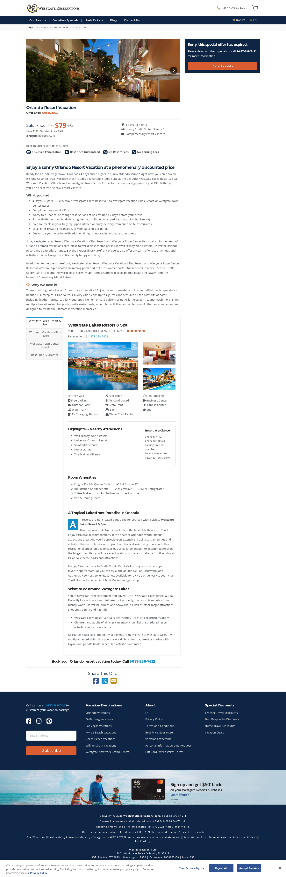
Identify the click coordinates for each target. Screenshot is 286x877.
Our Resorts (37, 20)
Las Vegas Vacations (99, 726)
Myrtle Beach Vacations (101, 732)
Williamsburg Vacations (101, 745)
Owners (240, 20)
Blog (113, 20)
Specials (46, 27)
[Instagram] (38, 721)
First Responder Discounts (222, 719)
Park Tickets (94, 20)
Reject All (221, 868)
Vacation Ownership (158, 739)
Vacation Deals (214, 732)
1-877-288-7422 (233, 8)
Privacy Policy (154, 719)
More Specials (222, 65)
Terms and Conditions (159, 726)
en (254, 20)
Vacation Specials (65, 20)
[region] (143, 868)
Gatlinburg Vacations (99, 719)
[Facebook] (28, 721)
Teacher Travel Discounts (221, 713)
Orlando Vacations (98, 713)
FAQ (148, 713)
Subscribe (51, 750)
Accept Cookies (249, 868)
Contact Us (131, 20)
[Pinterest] (49, 721)
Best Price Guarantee (159, 732)
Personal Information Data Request (168, 745)
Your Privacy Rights (191, 868)
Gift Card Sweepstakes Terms (164, 752)
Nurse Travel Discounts (220, 726)
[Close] (279, 868)
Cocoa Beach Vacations (101, 739)
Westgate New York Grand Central (108, 752)
